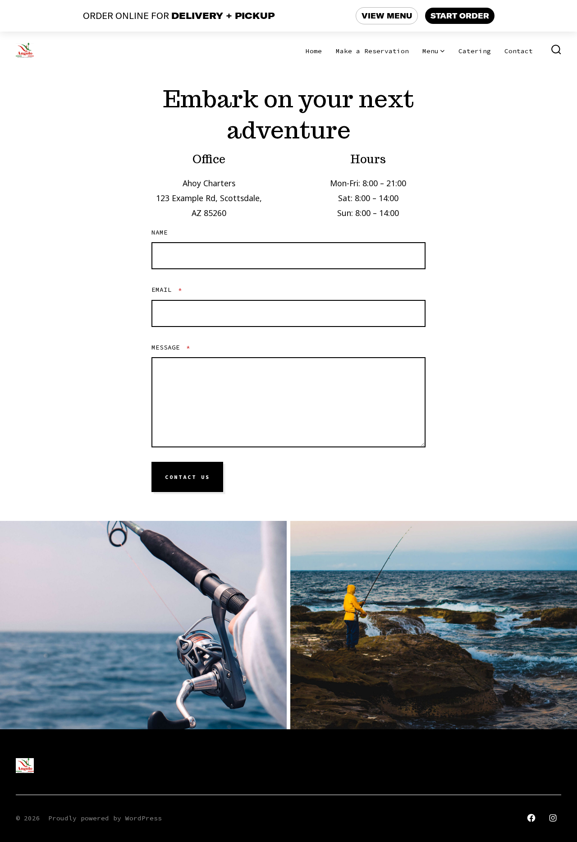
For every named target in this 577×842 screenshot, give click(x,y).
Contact (518, 51)
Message (170, 347)
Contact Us (187, 477)
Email (166, 289)
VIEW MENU (387, 15)
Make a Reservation (372, 51)
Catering (474, 51)
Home (314, 51)
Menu (430, 51)
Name (159, 232)
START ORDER (459, 15)
